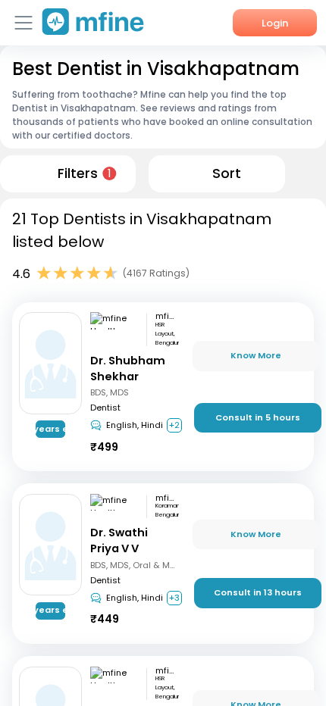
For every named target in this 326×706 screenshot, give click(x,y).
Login (275, 23)
